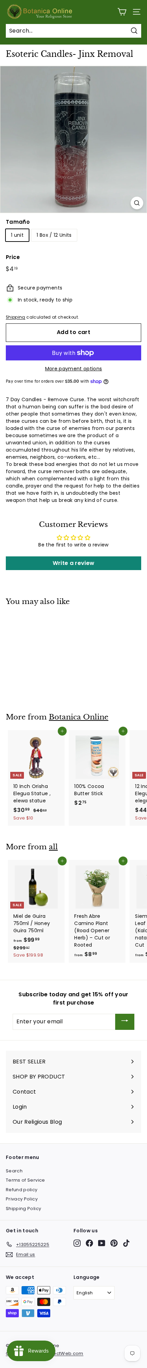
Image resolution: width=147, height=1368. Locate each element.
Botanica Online (78, 717)
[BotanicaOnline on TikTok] (126, 1243)
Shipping (15, 317)
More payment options (73, 368)
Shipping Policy (23, 1208)
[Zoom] (137, 203)
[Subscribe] (124, 1022)
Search (14, 1171)
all (53, 846)
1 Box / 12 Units (54, 235)
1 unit (17, 235)
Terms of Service (25, 1180)
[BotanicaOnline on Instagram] (77, 1243)
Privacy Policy (22, 1199)
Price (13, 257)
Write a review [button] (74, 563)
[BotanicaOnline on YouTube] (101, 1243)
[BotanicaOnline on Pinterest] (114, 1243)
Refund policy (22, 1189)
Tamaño (18, 221)
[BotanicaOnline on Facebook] (89, 1243)
